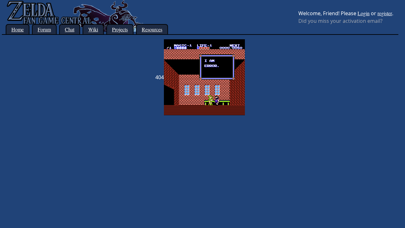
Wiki (93, 29)
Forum (44, 29)
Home (17, 29)
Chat (69, 29)
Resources (152, 29)
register (384, 13)
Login (364, 13)
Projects (120, 29)
